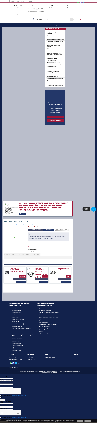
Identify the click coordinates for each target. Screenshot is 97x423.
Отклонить (87, 421)
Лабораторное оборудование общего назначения (55, 33)
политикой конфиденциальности (14, 397)
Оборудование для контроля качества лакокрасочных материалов (55, 42)
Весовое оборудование (52, 58)
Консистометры (43, 315)
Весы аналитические (16, 310)
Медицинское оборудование (53, 35)
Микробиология (50, 83)
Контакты (46, 25)
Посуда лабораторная (17, 326)
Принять (80, 421)
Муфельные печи (16, 341)
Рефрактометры (15, 321)
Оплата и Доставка (56, 25)
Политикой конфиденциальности (73, 371)
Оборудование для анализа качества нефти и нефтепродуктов (55, 76)
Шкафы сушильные (16, 312)
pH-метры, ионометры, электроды (19, 315)
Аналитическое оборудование (53, 62)
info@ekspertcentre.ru (54, 5)
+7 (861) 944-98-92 (18, 11)
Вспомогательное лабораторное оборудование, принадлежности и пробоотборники (54, 55)
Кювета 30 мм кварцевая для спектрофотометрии (16, 269)
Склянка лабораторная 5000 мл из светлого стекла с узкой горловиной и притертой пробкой (41, 272)
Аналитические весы (55, 117)
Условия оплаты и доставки (62, 229)
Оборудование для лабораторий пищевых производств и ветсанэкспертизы (54, 66)
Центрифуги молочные (44, 326)
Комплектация (26, 254)
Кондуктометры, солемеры (18, 319)
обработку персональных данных (20, 395)
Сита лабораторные (51, 60)
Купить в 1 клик (36, 229)
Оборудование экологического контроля (53, 46)
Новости (70, 25)
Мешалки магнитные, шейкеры (19, 324)
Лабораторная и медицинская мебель (55, 78)
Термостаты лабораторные (45, 332)
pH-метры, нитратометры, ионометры (48, 314)
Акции (64, 25)
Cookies (44, 371)
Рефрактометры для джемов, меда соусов (49, 312)
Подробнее (22, 213)
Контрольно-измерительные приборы (55, 85)
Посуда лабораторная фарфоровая (20, 347)
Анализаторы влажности (45, 310)
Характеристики (16, 254)
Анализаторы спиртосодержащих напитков (22, 323)
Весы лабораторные (16, 308)
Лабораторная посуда (51, 48)
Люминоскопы (42, 320)
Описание (7, 254)
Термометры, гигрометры (52, 80)
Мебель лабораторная (17, 348)
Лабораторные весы (55, 120)
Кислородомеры (15, 317)
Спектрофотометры (16, 314)
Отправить (2, 400)
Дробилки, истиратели (17, 338)
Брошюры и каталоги (83, 367)
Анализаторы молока (44, 308)
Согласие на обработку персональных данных (48, 372)
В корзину (49, 229)
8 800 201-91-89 (18, 5)
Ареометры (49, 51)
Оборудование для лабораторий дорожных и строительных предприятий (54, 71)
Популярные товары (80, 25)
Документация (36, 254)
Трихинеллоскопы (43, 322)
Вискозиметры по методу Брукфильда (48, 324)
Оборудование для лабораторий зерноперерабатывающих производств (55, 39)
